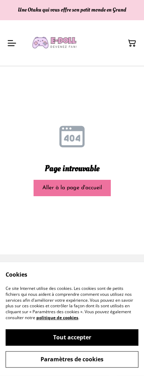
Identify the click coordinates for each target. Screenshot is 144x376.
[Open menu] (11, 43)
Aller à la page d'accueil (72, 188)
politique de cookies (57, 318)
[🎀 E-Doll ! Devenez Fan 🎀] (56, 43)
